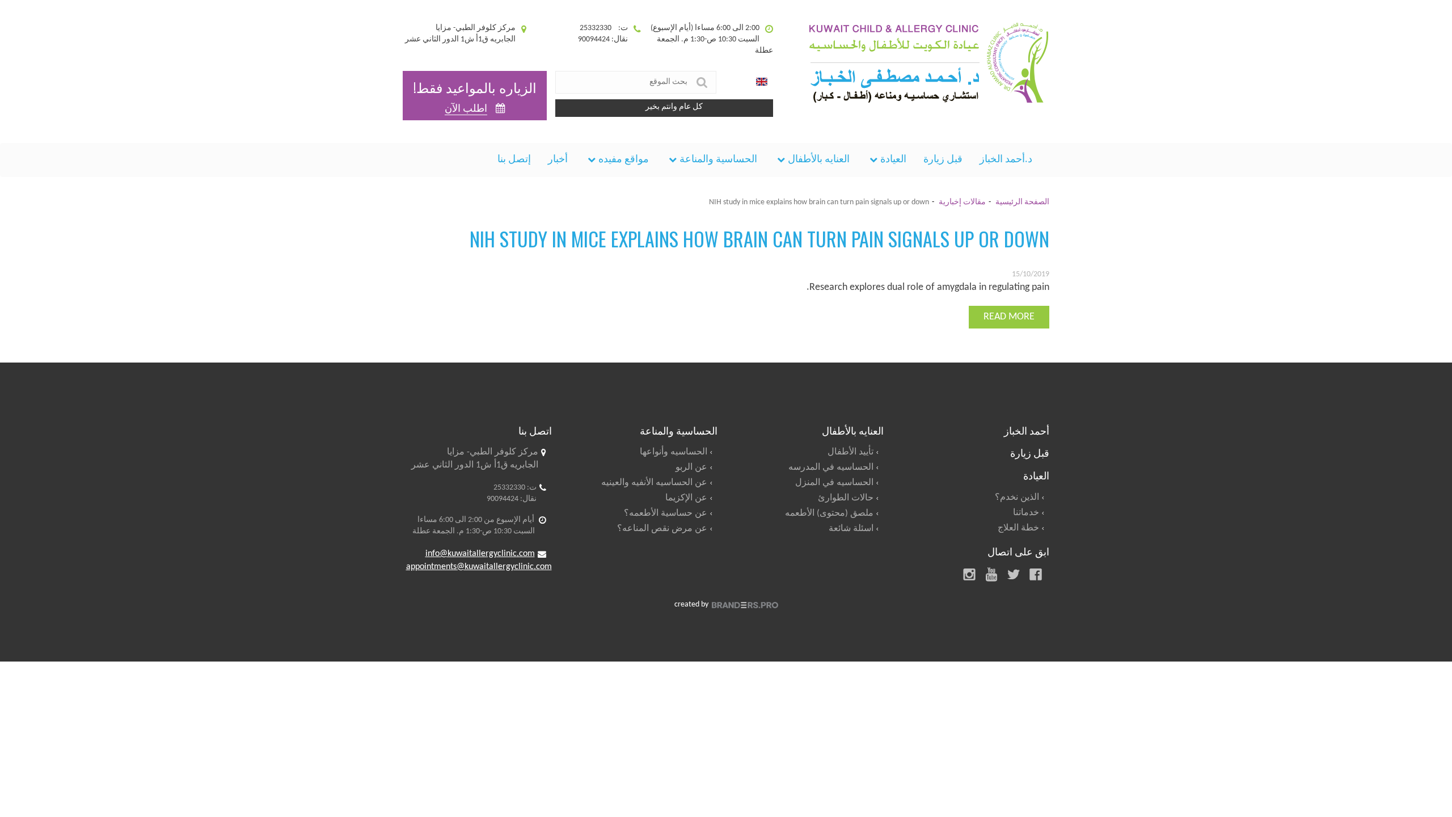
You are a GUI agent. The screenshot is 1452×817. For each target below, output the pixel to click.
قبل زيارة (943, 159)
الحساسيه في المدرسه (830, 467)
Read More (1009, 316)
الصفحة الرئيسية (1022, 202)
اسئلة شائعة (851, 528)
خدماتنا (1026, 512)
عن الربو (691, 467)
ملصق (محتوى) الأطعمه (829, 513)
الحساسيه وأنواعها (673, 452)
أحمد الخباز (1026, 430)
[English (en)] (761, 82)
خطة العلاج (1018, 528)
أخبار (558, 159)
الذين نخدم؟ (1017, 497)
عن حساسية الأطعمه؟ (665, 513)
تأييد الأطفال (850, 452)
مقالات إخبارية (962, 202)
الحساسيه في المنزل (834, 482)
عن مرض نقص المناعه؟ (662, 528)
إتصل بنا (514, 159)
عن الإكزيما (686, 498)
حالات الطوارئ (845, 498)
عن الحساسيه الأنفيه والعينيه (654, 482)
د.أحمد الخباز (1006, 159)
